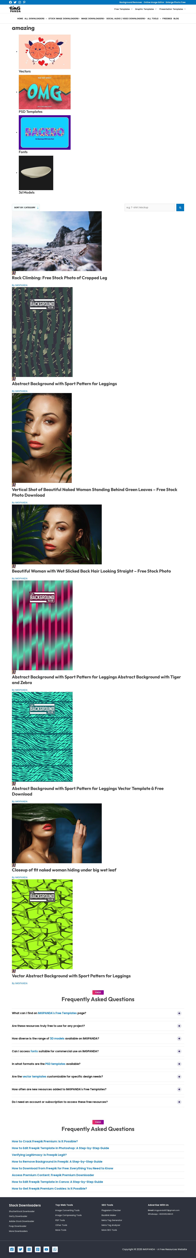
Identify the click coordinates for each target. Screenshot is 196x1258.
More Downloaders (18, 1231)
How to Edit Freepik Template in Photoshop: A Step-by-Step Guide (60, 1148)
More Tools (60, 1230)
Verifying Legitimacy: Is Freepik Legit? (39, 1155)
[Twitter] (15, 2)
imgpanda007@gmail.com (166, 1210)
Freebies (167, 18)
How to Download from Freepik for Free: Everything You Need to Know (62, 1168)
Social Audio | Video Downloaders (125, 18)
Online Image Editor (154, 2)
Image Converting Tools (67, 1210)
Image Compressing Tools (68, 1215)
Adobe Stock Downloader (21, 1221)
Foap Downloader (17, 1226)
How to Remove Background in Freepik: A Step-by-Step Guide (57, 1162)
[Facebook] (10, 2)
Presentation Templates (171, 9)
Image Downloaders (92, 18)
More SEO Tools (109, 1230)
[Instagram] (19, 2)
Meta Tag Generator (112, 1220)
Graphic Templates (144, 9)
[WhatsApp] (55, 1249)
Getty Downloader (18, 1216)
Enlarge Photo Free (176, 2)
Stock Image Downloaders (63, 18)
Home (20, 18)
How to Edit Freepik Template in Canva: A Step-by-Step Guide (57, 1182)
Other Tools (61, 1225)
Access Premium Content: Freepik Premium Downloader (53, 1175)
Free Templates (122, 9)
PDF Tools (60, 1220)
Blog (176, 18)
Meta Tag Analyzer (111, 1225)
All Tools (153, 18)
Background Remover (131, 2)
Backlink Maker (109, 1215)
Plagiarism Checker (111, 1210)
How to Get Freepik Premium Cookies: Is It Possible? (49, 1189)
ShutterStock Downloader (22, 1211)
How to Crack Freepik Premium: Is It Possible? (45, 1141)
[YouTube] (46, 1249)
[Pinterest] (24, 2)
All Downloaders (34, 18)
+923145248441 (166, 1214)
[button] (131, 9)
